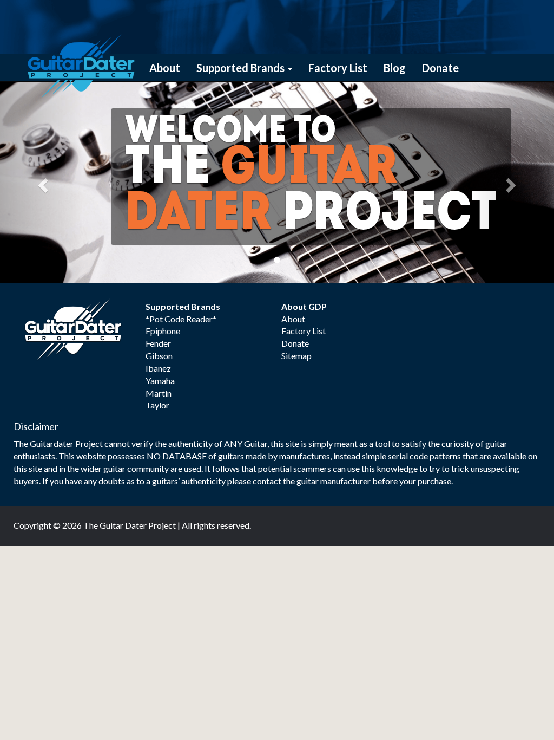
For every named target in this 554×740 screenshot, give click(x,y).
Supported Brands (241, 67)
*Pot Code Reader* (181, 319)
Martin (159, 393)
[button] (41, 182)
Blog (395, 67)
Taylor (157, 405)
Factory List (337, 67)
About (164, 67)
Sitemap (296, 355)
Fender (158, 343)
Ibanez (158, 368)
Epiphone (163, 331)
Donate (440, 67)
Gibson (159, 355)
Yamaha (160, 380)
